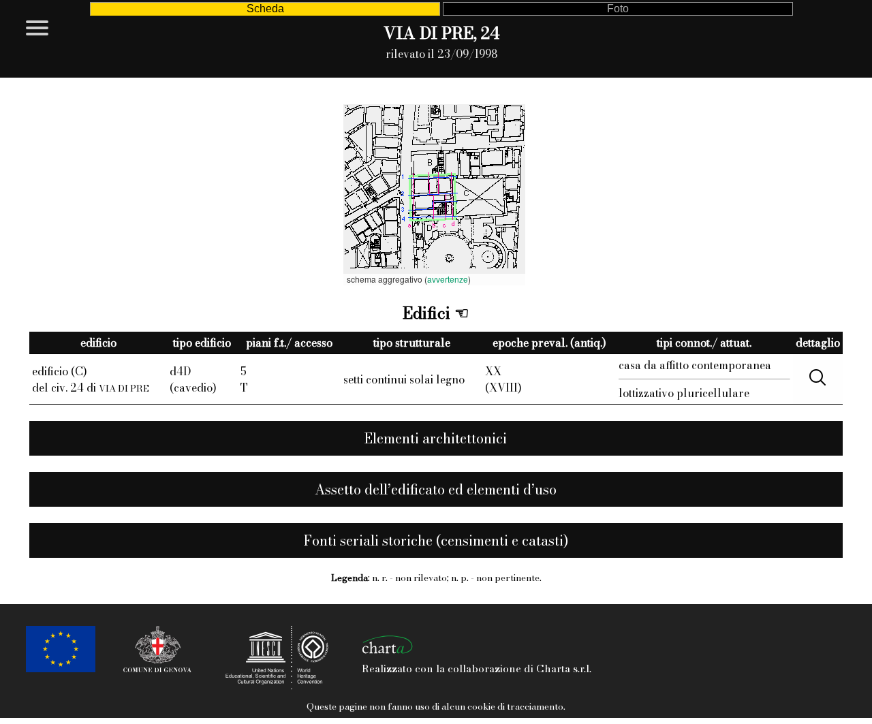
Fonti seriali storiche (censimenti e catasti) (436, 540)
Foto (618, 8)
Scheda (265, 8)
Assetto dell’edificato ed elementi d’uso (436, 489)
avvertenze (447, 279)
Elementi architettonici (435, 438)
